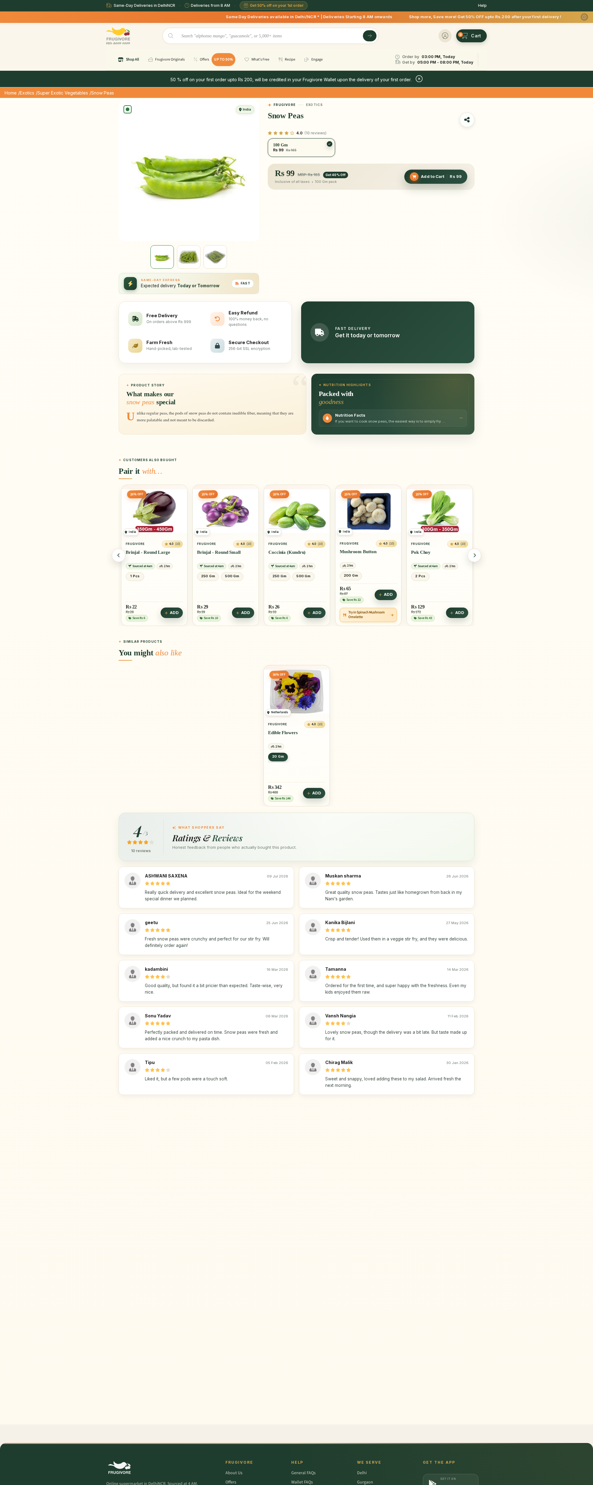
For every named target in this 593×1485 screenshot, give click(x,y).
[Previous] (118, 555)
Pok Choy (349, 551)
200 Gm (279, 575)
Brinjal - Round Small (147, 551)
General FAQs (303, 1473)
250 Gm (137, 576)
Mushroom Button (286, 551)
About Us (233, 1473)
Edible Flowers (283, 732)
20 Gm (278, 756)
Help (482, 5)
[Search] (369, 35)
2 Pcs (349, 576)
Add (174, 612)
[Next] (474, 555)
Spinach (419, 551)
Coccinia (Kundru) (215, 551)
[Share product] (467, 119)
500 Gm (161, 576)
